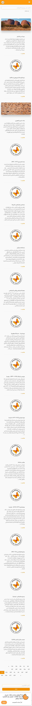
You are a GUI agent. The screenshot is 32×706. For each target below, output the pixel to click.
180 (14, 672)
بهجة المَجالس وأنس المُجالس (17, 290)
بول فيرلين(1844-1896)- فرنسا (17, 417)
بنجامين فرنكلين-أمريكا (18, 204)
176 (29, 669)
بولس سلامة (21, 462)
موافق (4, 702)
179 (11, 672)
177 (2, 672)
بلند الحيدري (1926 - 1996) (18, 161)
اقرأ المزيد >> (23, 53)
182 (22, 672)
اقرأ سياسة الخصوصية (17, 702)
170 (24, 666)
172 (12, 669)
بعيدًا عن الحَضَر (21, 36)
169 (20, 666)
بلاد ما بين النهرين (20, 120)
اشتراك (16, 689)
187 (15, 675)
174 (20, 669)
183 (26, 672)
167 (12, 666)
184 (2, 675)
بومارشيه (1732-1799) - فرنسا (17, 507)
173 (16, 669)
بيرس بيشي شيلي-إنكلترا (18, 639)
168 (16, 666)
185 (6, 675)
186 (10, 675)
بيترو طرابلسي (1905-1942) (18, 551)
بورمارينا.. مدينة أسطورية (18, 333)
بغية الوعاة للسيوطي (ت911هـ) (17, 77)
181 (18, 672)
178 (6, 672)
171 (28, 666)
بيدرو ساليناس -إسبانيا (19, 596)
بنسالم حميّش (21, 247)
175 (25, 669)
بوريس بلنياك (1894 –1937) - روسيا (15, 376)
